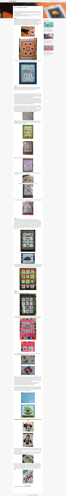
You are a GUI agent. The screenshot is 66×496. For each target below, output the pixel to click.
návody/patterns (22, 486)
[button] (14, 9)
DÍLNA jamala (12, 1)
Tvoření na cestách (46, 39)
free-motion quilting (16, 486)
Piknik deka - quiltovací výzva (47, 27)
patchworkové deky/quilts (28, 486)
